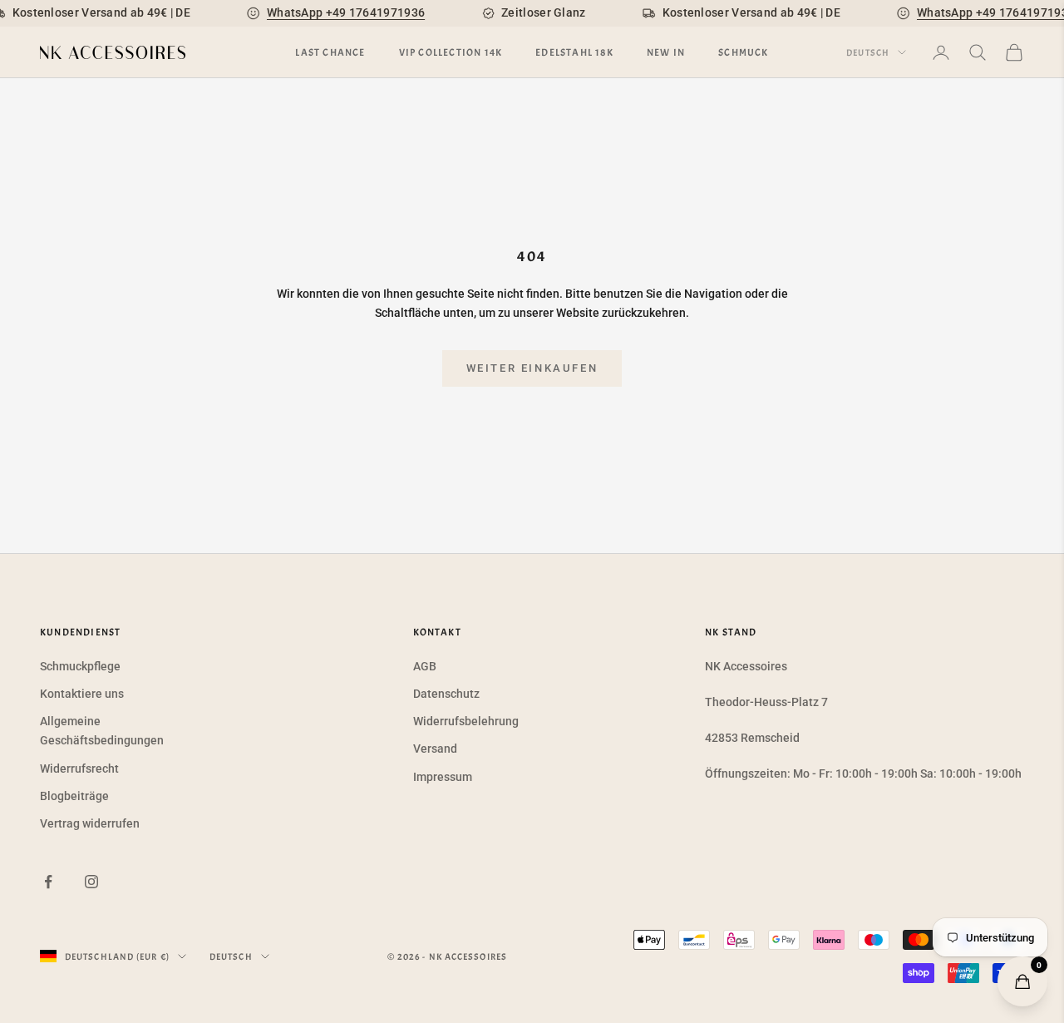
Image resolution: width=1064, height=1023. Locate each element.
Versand (435, 748)
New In (666, 52)
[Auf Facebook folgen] (48, 881)
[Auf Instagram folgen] (91, 881)
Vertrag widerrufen (90, 823)
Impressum (442, 776)
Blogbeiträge (74, 796)
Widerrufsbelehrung (466, 721)
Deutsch (867, 52)
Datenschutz (446, 693)
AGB (424, 666)
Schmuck (743, 52)
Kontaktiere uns (82, 693)
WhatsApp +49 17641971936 (346, 12)
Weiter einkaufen (532, 368)
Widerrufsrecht (79, 768)
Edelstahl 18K (574, 52)
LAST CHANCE (330, 52)
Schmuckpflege (80, 666)
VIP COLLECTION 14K (451, 52)
